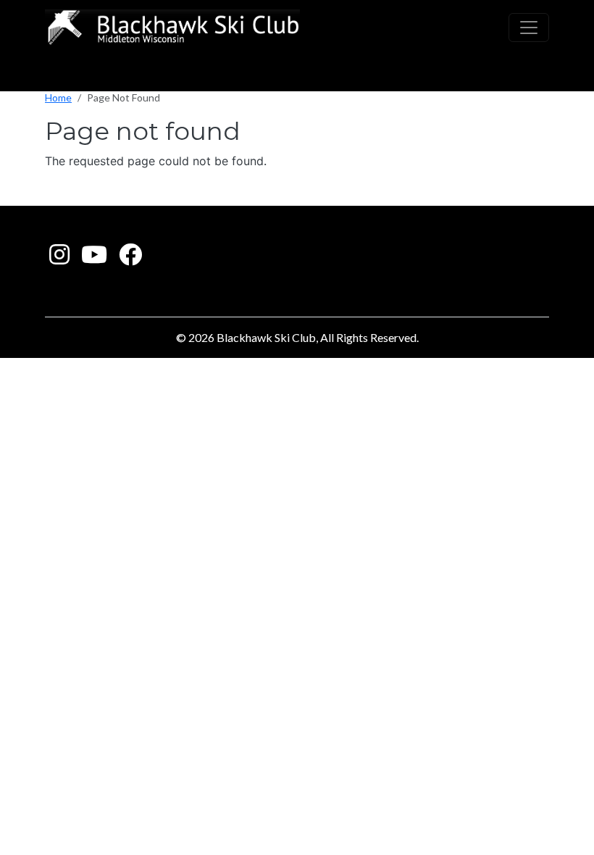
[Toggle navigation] (529, 27)
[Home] (172, 27)
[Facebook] (130, 258)
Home (58, 97)
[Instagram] (59, 258)
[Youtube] (94, 258)
